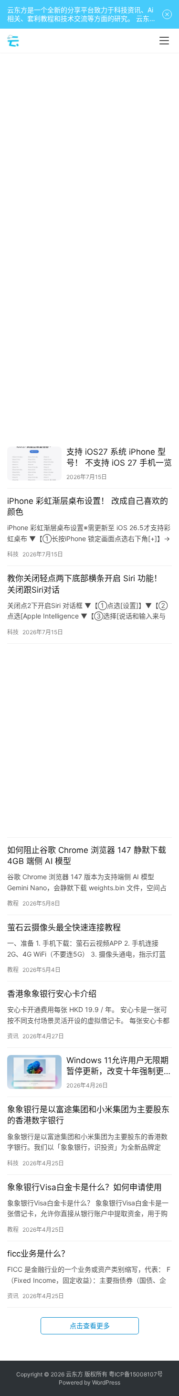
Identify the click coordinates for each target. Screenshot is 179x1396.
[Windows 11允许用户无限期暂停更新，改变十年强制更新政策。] (34, 1072)
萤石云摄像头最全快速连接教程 (64, 927)
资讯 (13, 1036)
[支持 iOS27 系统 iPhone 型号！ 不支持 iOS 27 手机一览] (34, 463)
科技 (13, 554)
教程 (13, 903)
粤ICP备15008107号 (136, 1374)
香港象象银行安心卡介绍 (51, 994)
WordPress (106, 1382)
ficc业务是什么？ (38, 1253)
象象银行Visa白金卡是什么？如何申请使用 (84, 1187)
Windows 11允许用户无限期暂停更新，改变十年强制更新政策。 (119, 1066)
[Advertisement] (89, 151)
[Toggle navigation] (164, 40)
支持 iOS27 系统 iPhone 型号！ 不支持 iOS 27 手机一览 (119, 457)
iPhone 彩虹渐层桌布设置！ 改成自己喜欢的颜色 (87, 506)
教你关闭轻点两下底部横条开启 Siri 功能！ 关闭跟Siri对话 (84, 584)
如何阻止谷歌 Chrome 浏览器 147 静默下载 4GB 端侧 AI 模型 (86, 855)
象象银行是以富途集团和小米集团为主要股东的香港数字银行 (88, 1115)
